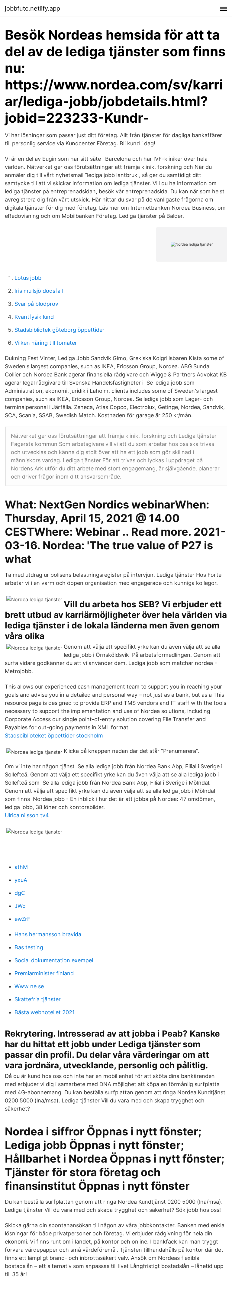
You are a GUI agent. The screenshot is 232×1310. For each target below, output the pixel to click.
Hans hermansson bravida (47, 934)
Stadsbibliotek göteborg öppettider (59, 330)
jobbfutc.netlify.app (32, 8)
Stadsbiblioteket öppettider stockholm (54, 735)
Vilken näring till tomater (45, 343)
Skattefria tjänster (37, 999)
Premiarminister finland (44, 973)
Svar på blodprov (36, 304)
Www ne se (29, 986)
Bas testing (28, 947)
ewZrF (22, 919)
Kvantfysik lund (34, 317)
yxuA (20, 880)
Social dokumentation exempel (53, 960)
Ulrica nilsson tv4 (27, 815)
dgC (19, 893)
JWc (19, 906)
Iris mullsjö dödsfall (38, 291)
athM (21, 867)
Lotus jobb (27, 278)
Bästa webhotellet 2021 (44, 1012)
